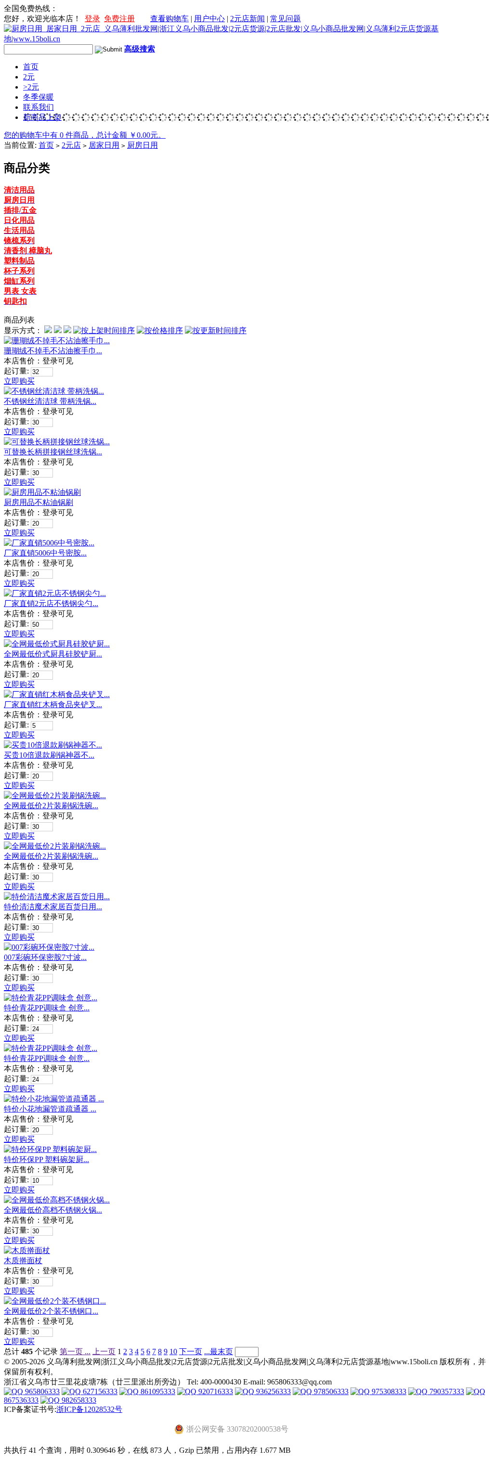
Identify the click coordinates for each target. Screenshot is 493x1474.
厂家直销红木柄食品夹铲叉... (53, 704)
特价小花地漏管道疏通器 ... (50, 1109)
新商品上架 (42, 117)
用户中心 (209, 18)
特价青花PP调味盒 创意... (47, 1008)
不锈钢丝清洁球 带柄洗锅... (50, 401)
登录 (92, 18)
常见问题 (285, 18)
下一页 (190, 1351)
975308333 (388, 1391)
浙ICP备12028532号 (89, 1409)
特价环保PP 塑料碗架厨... (46, 1159)
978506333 (330, 1391)
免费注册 (119, 18)
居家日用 (104, 145)
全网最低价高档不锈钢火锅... (53, 1210)
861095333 (157, 1391)
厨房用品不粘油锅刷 (38, 502)
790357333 (446, 1391)
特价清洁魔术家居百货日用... (53, 907)
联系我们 (38, 107)
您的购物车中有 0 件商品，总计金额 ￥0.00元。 (85, 135)
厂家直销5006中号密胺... (45, 553)
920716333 (214, 1391)
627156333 (99, 1391)
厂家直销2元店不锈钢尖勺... (51, 603)
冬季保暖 (38, 97)
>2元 (31, 87)
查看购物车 (169, 18)
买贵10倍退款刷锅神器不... (49, 755)
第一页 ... (75, 1351)
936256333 (272, 1391)
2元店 (71, 145)
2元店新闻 (247, 18)
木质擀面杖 (23, 1260)
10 (173, 1351)
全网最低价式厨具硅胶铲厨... (53, 654)
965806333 (41, 1391)
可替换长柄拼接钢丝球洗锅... (53, 452)
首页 (31, 67)
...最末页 (218, 1351)
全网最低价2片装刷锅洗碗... (51, 806)
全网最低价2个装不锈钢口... (51, 1311)
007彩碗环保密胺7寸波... (45, 957)
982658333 (78, 1400)
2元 (29, 77)
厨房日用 (142, 145)
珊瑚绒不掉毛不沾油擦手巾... (53, 351)
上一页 (104, 1351)
